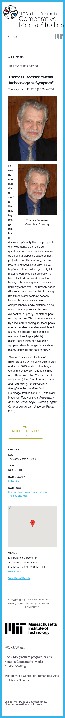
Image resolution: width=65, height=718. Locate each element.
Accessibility (39, 701)
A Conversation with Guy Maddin (16, 601)
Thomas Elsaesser (18, 495)
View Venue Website (19, 578)
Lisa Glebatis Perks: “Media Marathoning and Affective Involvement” (38, 603)
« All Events (16, 57)
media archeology (22, 492)
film (10, 492)
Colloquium (14, 481)
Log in (8, 701)
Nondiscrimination (16, 704)
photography (40, 492)
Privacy (37, 704)
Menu (12, 37)
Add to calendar (26, 431)
